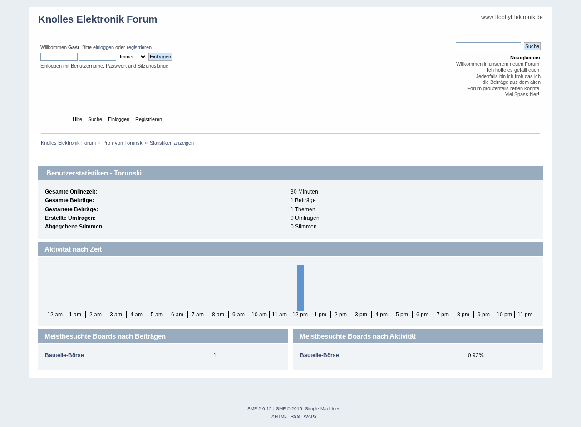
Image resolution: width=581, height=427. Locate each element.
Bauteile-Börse (64, 355)
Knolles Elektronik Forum (98, 19)
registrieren (139, 47)
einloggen (103, 47)
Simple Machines (322, 408)
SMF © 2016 (289, 408)
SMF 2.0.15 (259, 408)
